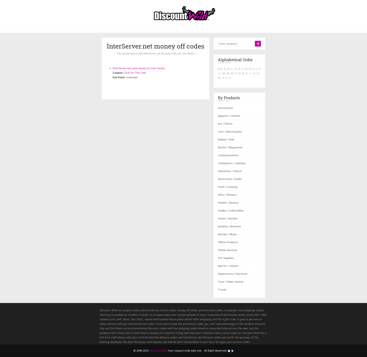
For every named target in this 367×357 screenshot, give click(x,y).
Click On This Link (135, 72)
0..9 (220, 69)
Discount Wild (158, 350)
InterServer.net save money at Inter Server (139, 68)
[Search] (258, 44)
